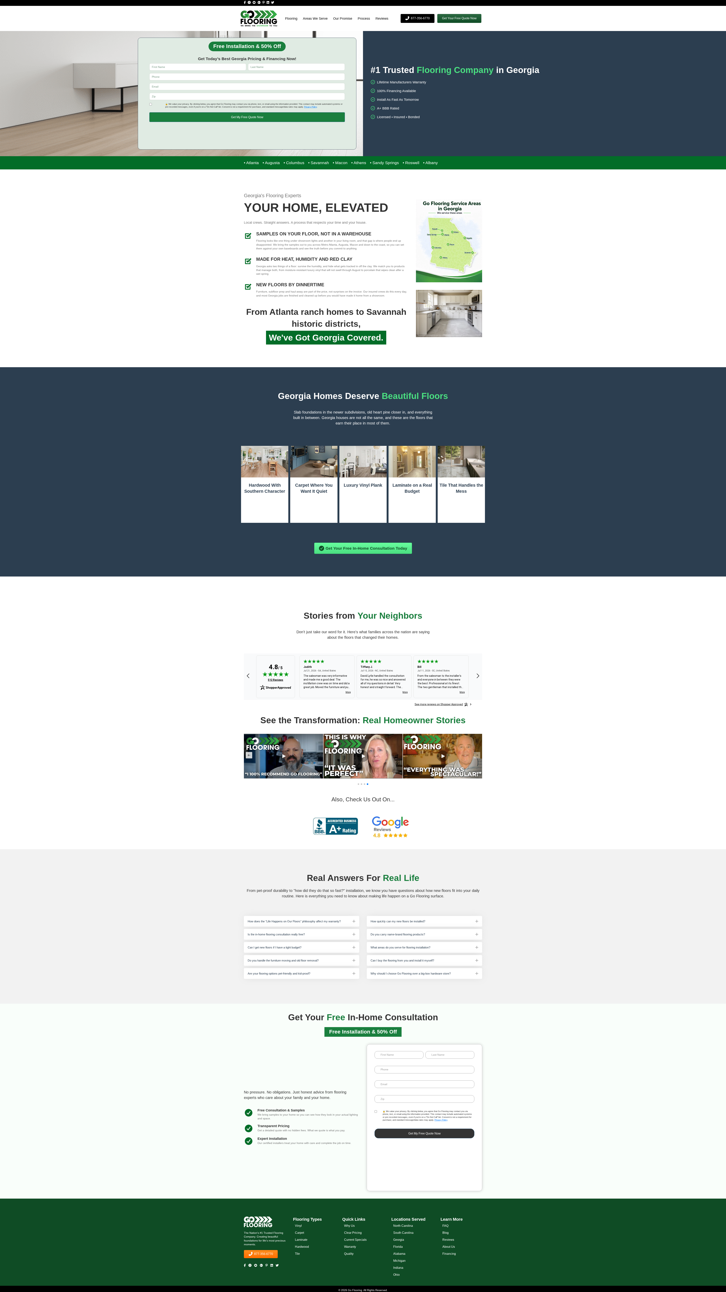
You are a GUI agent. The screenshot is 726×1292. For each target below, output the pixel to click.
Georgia (398, 1239)
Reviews (381, 18)
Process (364, 18)
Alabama (399, 1253)
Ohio (396, 1274)
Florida (398, 1246)
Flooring (291, 18)
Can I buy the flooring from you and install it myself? (402, 960)
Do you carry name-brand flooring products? (398, 934)
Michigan (399, 1260)
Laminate (301, 1239)
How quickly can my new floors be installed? (398, 921)
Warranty (350, 1246)
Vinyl (298, 1225)
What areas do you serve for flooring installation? (400, 947)
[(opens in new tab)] (335, 826)
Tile (297, 1253)
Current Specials (355, 1239)
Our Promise (342, 18)
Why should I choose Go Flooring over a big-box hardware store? (411, 973)
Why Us (349, 1225)
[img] (275, 674)
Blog (445, 1232)
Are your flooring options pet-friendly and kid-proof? (279, 973)
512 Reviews (275, 680)
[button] (459, 18)
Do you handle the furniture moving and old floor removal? (283, 960)
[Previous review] (248, 676)
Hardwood (302, 1246)
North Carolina (403, 1225)
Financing (449, 1253)
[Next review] (478, 676)
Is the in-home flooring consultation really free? (276, 934)
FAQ (445, 1225)
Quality (349, 1253)
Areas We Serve (315, 18)
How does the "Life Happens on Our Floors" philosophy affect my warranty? (294, 921)
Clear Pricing (353, 1232)
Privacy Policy (310, 107)
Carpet (299, 1232)
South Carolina (403, 1232)
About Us (448, 1246)
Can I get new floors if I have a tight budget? (274, 947)
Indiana (398, 1267)
